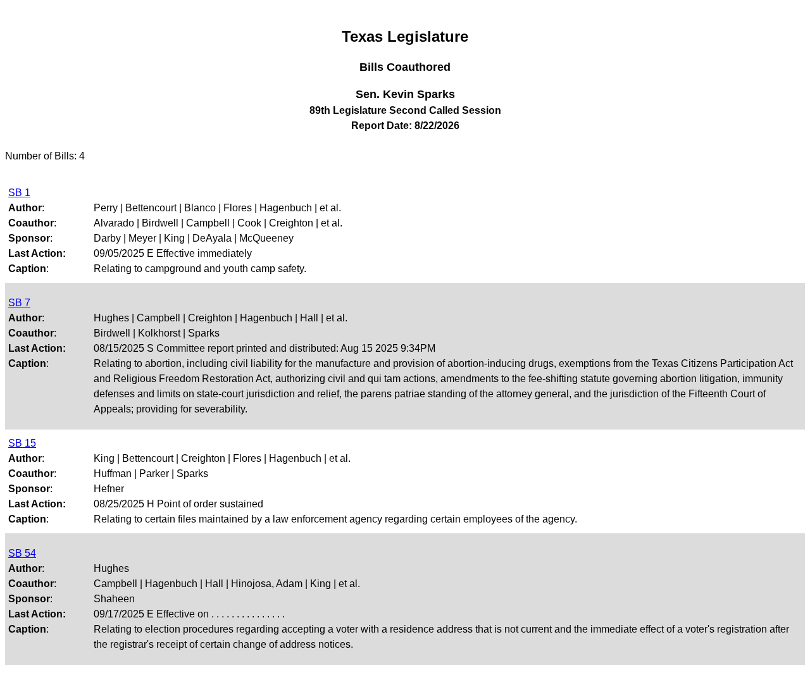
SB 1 (19, 192)
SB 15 (22, 443)
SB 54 (22, 553)
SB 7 (19, 302)
